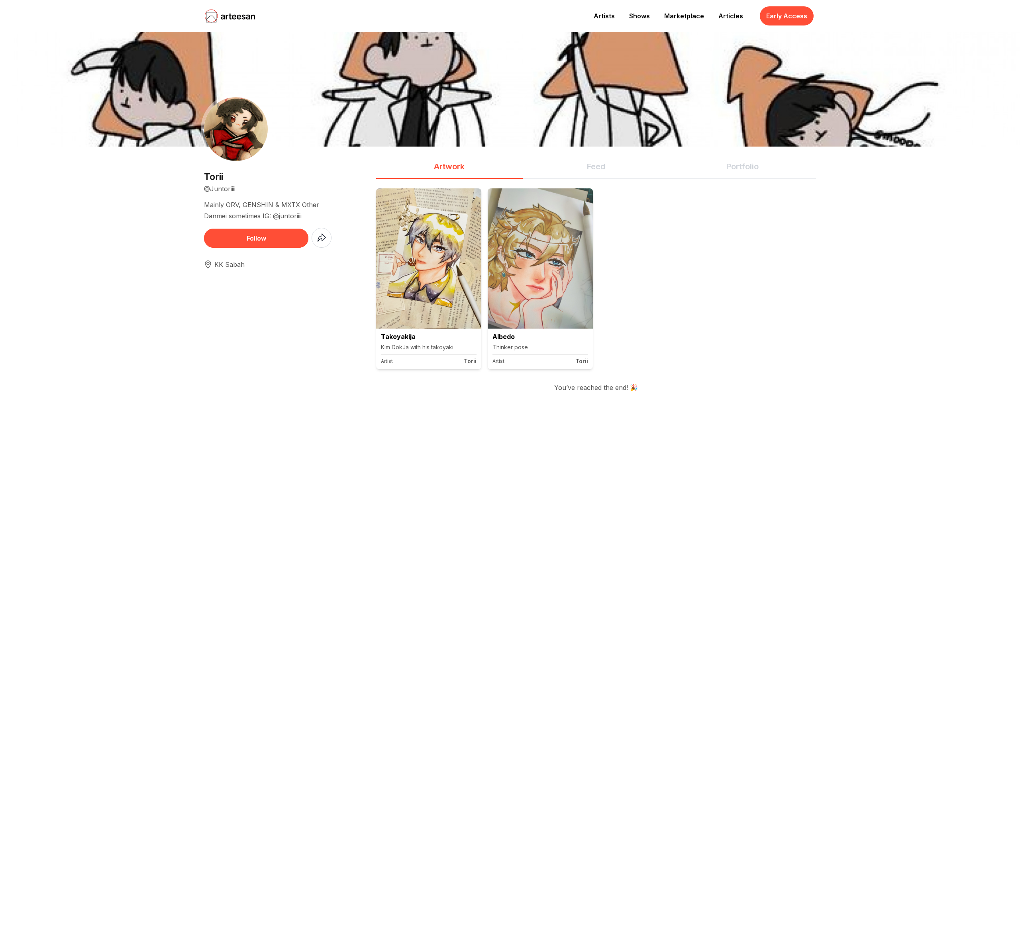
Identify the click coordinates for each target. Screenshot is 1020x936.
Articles (730, 16)
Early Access (786, 16)
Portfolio (742, 166)
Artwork (449, 166)
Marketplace (684, 16)
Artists (604, 16)
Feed (596, 166)
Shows (639, 16)
